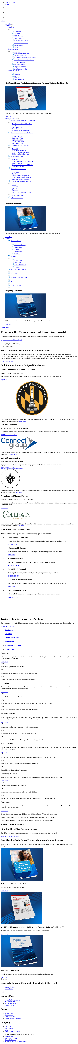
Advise (14, 185)
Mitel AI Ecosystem (20, 55)
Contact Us (8, 1026)
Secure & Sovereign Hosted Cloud (21, 192)
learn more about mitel (7, 361)
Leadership (17, 262)
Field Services (18, 36)
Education (17, 33)
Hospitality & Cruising (21, 43)
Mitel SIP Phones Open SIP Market (22, 161)
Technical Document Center (19, 277)
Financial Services (19, 38)
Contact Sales (5, 327)
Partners (7, 4)
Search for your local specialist (10, 836)
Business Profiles (13, 71)
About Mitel (18, 260)
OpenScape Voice (17, 138)
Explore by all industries (8, 626)
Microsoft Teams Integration (20, 130)
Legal (6, 1030)
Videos (16, 249)
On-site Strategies (19, 64)
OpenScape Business (18, 143)
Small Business (19, 79)
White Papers (18, 247)
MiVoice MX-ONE (18, 141)
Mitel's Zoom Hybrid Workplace (22, 124)
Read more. (22, 421)
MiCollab (15, 125)
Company (14, 256)
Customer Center (10, 2)
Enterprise (17, 75)
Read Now (8, 116)
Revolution (15, 174)
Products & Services (11, 118)
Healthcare (17, 31)
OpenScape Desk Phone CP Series (22, 165)
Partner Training (9, 1013)
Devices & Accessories (17, 156)
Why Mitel (8, 24)
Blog (12, 281)
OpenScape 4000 (17, 140)
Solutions (8, 25)
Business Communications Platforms (22, 133)
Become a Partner (10, 1016)
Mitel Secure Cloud (18, 195)
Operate (14, 188)
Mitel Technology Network (13, 1018)
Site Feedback (9, 1036)
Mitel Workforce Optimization (21, 152)
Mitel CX (15, 149)
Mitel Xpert (15, 172)
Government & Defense (21, 40)
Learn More (8, 237)
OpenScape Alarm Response (20, 179)
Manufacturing (18, 45)
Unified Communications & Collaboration (23, 120)
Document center (10, 1001)
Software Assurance (17, 198)
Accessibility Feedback (11, 1038)
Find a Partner (9, 989)
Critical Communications (18, 169)
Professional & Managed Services (21, 181)
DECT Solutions (17, 163)
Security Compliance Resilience (24, 60)
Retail (16, 47)
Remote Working (19, 62)
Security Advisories (16, 285)
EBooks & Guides (19, 245)
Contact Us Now (10, 987)
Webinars (17, 254)
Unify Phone (16, 129)
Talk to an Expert (16, 340)
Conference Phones (18, 166)
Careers (16, 267)
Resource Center (16, 241)
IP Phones (15, 160)
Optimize (15, 190)
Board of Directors (20, 265)
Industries (11, 27)
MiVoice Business (17, 136)
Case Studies (14, 273)
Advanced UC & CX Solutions (20, 145)
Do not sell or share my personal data (16, 1041)
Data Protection (9, 1028)
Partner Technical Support (12, 1000)
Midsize (16, 77)
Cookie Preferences (10, 1040)
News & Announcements (18, 269)
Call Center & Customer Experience (25, 57)
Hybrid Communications (21, 53)
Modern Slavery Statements (13, 1031)
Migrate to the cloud (20, 67)
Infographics (18, 251)
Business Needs (13, 49)
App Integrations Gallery (21, 69)
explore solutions (6, 340)
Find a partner (9, 1015)
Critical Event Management (20, 175)
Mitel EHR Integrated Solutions (21, 177)
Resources (8, 238)
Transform (15, 186)
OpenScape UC (17, 127)
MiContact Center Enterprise (20, 154)
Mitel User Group (10, 1005)
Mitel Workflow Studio (19, 150)
